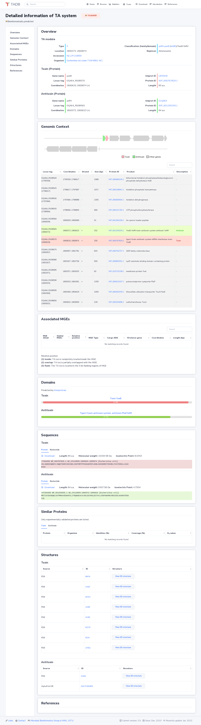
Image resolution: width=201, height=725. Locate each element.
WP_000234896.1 (116, 302)
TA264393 (92, 15)
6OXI (87, 637)
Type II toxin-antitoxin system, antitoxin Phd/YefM (106, 413)
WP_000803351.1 (116, 261)
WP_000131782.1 (116, 210)
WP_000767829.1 (168, 80)
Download (49, 455)
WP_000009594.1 (116, 199)
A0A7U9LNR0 (87, 686)
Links (10, 720)
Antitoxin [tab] (52, 525)
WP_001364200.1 (116, 220)
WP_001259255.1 (168, 105)
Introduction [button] (157, 4)
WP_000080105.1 (116, 179)
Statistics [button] (115, 4)
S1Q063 (163, 100)
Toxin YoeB (115, 398)
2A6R (87, 607)
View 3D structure (123, 576)
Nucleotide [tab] (54, 450)
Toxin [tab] (43, 525)
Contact (22, 720)
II (67, 46)
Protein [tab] (44, 450)
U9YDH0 (163, 75)
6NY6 (87, 576)
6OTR (87, 627)
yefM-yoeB (164, 46)
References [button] (172, 4)
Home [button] (92, 4)
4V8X (87, 617)
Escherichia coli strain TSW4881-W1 (85, 60)
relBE (173, 46)
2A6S (87, 586)
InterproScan (60, 390)
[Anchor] (58, 31)
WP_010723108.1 (116, 271)
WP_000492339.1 (116, 292)
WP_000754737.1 (116, 251)
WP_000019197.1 (116, 281)
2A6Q (87, 647)
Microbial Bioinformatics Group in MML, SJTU (51, 720)
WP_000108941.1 (116, 189)
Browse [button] (103, 4)
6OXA (88, 597)
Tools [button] (128, 4)
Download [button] (143, 4)
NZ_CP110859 (74, 55)
